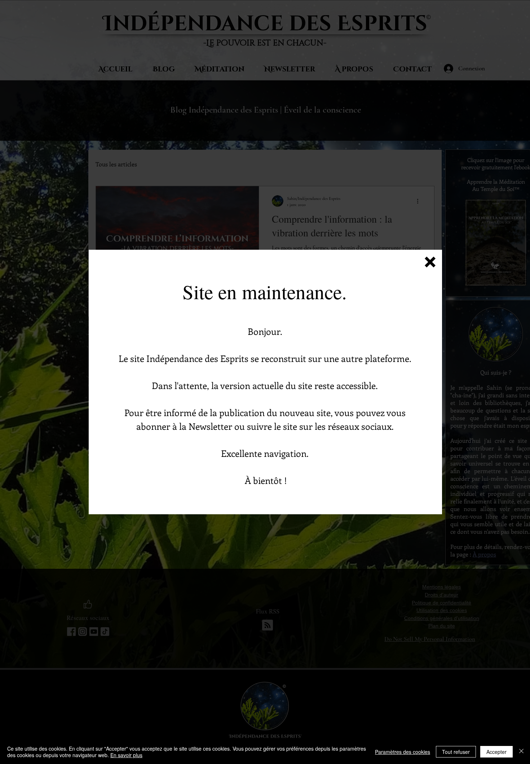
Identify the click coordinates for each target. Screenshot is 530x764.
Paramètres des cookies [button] (402, 751)
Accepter (496, 751)
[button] (430, 262)
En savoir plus (126, 755)
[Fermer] (521, 751)
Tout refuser (456, 751)
